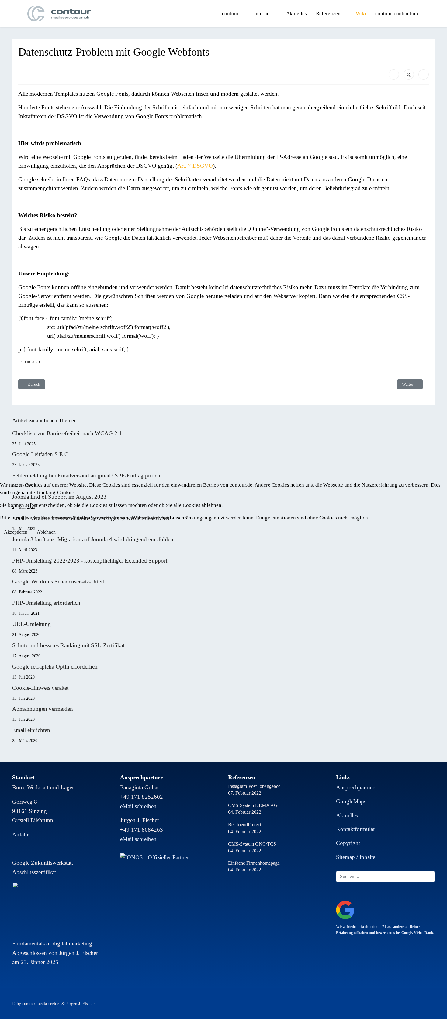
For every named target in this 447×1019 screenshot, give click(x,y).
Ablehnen (46, 532)
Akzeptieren (15, 532)
